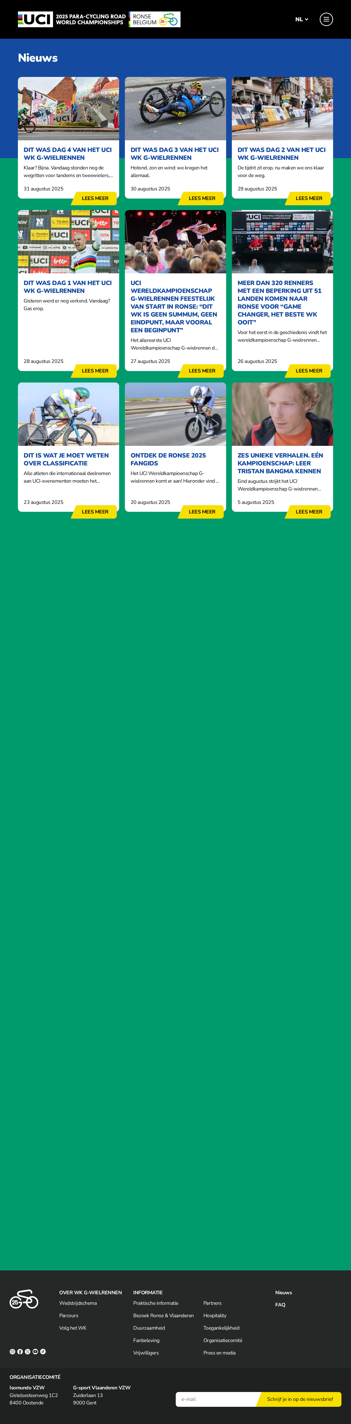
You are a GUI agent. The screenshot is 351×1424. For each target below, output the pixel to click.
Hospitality (215, 1315)
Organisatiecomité (222, 1340)
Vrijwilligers (146, 1352)
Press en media (219, 1352)
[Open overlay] (326, 19)
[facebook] (20, 1351)
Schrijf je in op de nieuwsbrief (300, 1399)
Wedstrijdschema (78, 1303)
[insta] (12, 1351)
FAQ (280, 1305)
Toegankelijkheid (221, 1328)
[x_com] (28, 1351)
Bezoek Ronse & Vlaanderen (163, 1315)
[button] (299, 19)
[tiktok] (43, 1351)
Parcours (68, 1315)
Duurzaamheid (149, 1328)
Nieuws (283, 1292)
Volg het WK (72, 1328)
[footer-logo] (24, 1299)
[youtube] (35, 1351)
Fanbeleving (146, 1340)
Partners (212, 1303)
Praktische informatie (155, 1303)
